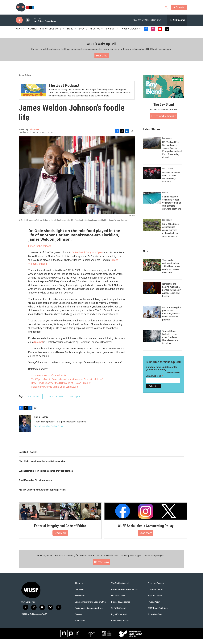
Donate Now (101, 562)
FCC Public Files (118, 596)
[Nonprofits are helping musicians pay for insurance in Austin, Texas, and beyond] (152, 288)
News (19, 29)
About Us (79, 583)
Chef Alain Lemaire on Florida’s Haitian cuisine (42, 461)
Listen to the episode (39, 246)
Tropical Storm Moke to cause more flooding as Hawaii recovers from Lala (170, 337)
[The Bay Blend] (163, 87)
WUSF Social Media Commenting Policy (146, 526)
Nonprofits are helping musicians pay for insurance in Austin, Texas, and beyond (171, 290)
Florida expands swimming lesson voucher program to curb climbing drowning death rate (171, 202)
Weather (32, 29)
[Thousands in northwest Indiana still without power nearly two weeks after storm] (152, 265)
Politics (165, 193)
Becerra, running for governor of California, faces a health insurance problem (171, 313)
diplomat (38, 342)
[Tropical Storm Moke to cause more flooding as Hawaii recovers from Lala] (152, 336)
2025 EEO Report (118, 608)
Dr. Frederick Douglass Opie (87, 252)
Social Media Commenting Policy (89, 608)
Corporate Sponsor (156, 583)
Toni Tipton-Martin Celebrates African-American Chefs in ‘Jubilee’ (67, 379)
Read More (60, 533)
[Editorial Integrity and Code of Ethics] (60, 511)
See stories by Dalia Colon (49, 426)
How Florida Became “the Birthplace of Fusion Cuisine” (61, 382)
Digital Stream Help (119, 614)
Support (111, 29)
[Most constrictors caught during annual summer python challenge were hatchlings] (152, 225)
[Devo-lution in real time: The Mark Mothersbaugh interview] (152, 173)
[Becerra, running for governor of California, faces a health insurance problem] (152, 312)
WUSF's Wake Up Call (101, 44)
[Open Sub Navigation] (24, 29)
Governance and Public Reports (125, 589)
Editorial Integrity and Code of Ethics (60, 526)
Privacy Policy (154, 602)
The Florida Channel (120, 583)
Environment (167, 138)
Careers (78, 614)
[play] (19, 20)
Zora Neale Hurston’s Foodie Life (49, 375)
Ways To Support (155, 596)
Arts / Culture (25, 75)
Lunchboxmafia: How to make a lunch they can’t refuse (46, 470)
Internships (80, 621)
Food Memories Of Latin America (35, 480)
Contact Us (80, 589)
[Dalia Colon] (25, 423)
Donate (180, 7)
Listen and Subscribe (163, 116)
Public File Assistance (120, 602)
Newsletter (80, 596)
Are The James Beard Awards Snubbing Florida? (43, 489)
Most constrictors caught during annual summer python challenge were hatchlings (171, 230)
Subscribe (101, 55)
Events (83, 29)
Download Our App (156, 589)
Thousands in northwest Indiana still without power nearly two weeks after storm (171, 266)
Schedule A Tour (155, 614)
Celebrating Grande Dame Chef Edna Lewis (54, 386)
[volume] (27, 20)
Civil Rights (75, 396)
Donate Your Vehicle (120, 621)
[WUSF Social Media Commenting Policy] (145, 511)
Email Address (154, 375)
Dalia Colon (34, 129)
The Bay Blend (163, 104)
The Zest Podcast (63, 85)
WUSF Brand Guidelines (158, 608)
